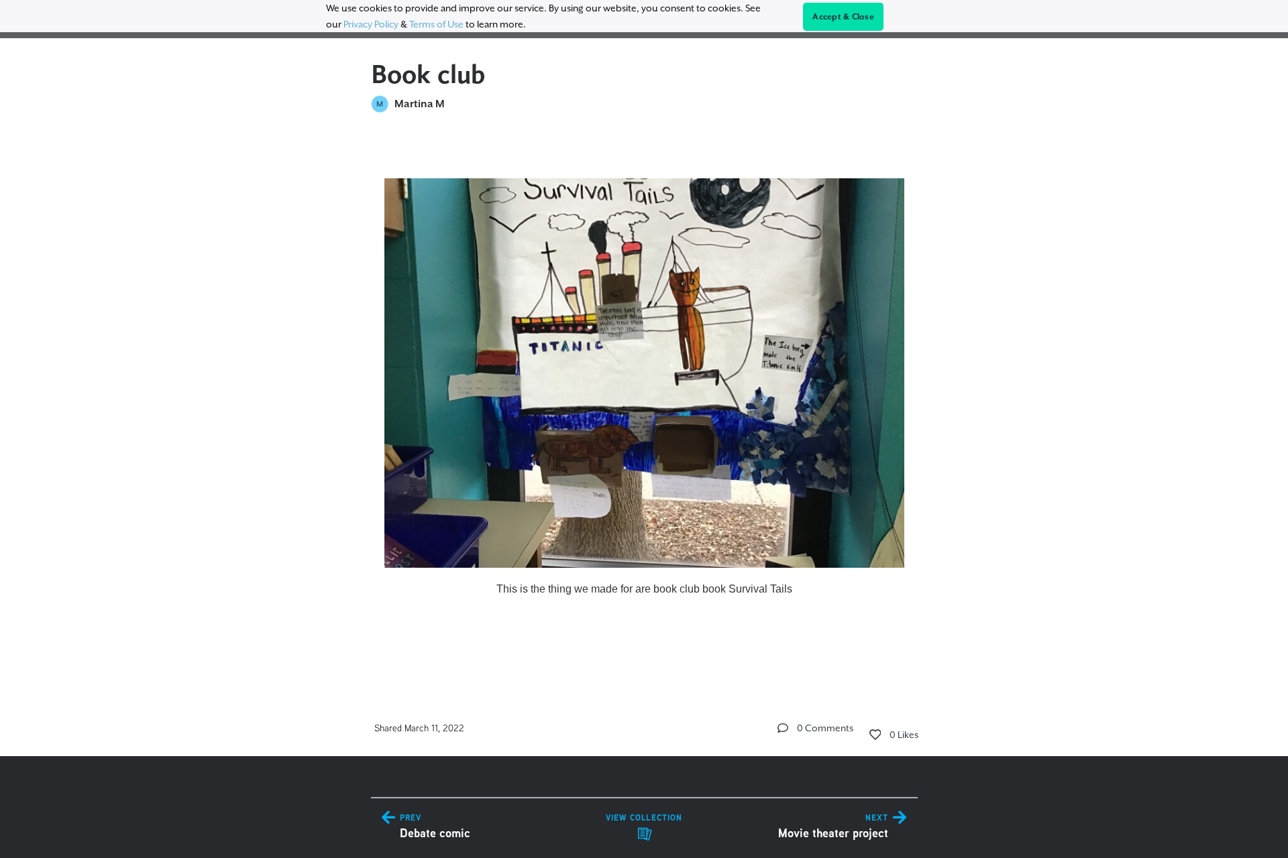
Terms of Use (436, 24)
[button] (782, 728)
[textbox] (644, 401)
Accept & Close (843, 16)
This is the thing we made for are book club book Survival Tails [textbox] (644, 589)
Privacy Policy (370, 24)
